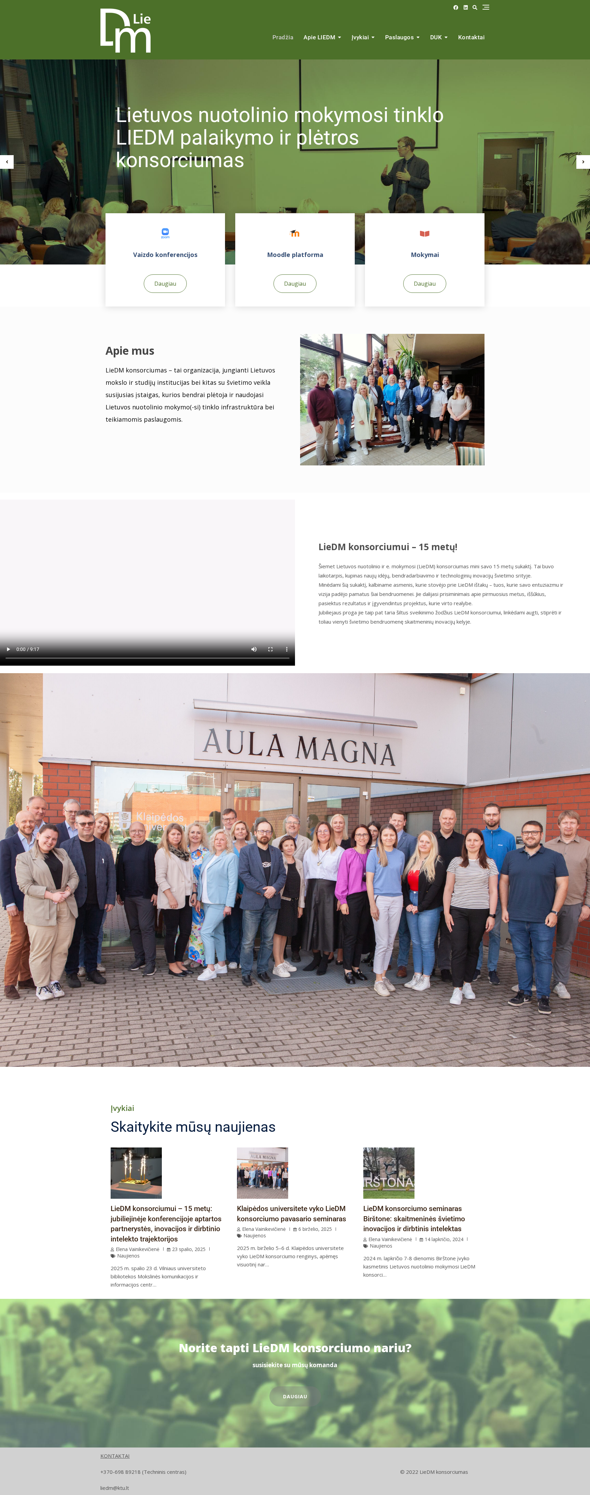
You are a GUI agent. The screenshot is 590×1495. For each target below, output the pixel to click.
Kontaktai (471, 37)
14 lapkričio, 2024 (444, 1239)
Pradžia (283, 37)
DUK (436, 37)
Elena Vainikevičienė (137, 1249)
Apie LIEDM (319, 37)
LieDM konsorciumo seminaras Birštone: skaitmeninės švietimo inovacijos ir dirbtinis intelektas (414, 1219)
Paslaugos (399, 37)
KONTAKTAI (115, 1455)
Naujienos (128, 1255)
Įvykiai (360, 37)
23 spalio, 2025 (189, 1249)
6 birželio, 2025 (315, 1229)
